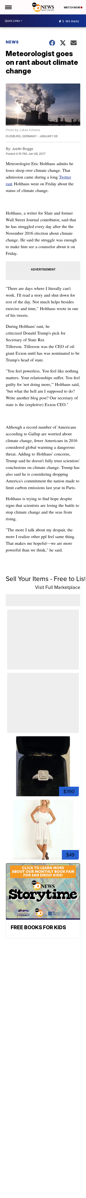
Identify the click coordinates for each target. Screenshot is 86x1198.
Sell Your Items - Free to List (46, 579)
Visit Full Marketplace (57, 587)
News (12, 42)
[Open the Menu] (8, 7)
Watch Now (72, 7)
